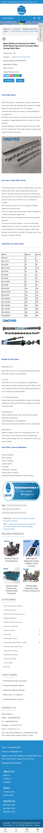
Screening (7, 634)
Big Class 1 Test (9, 805)
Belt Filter (7, 667)
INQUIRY (9, 80)
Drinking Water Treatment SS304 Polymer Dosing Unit (31, 588)
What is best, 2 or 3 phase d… (13, 695)
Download (6, 782)
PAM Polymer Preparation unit (14, 614)
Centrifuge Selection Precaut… (14, 699)
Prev (4, 39)
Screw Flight (8, 663)
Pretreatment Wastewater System (15, 642)
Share (5, 831)
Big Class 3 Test (9, 812)
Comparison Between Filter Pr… (14, 685)
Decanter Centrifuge (11, 626)
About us (6, 775)
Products (16, 29)
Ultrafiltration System (11, 655)
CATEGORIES (7, 18)
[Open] (40, 33)
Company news (9, 792)
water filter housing (10, 650)
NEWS (6, 788)
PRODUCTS (9, 801)
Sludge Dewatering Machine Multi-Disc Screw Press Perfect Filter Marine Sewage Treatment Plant (19, 526)
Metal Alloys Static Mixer (11, 509)
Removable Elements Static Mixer (14, 513)
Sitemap (37, 825)
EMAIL (20, 80)
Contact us (7, 779)
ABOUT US (8, 771)
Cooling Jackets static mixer (17, 505)
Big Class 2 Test (9, 808)
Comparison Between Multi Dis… (14, 690)
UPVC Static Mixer (10, 659)
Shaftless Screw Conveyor (13, 622)
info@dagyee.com (13, 729)
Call (16, 831)
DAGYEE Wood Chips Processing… (15, 681)
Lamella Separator (10, 610)
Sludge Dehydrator (10, 618)
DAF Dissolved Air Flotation (13, 606)
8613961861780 (16, 725)
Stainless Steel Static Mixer (21, 57)
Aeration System (9, 630)
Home (8, 29)
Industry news (8, 795)
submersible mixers (10, 638)
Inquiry (26, 831)
